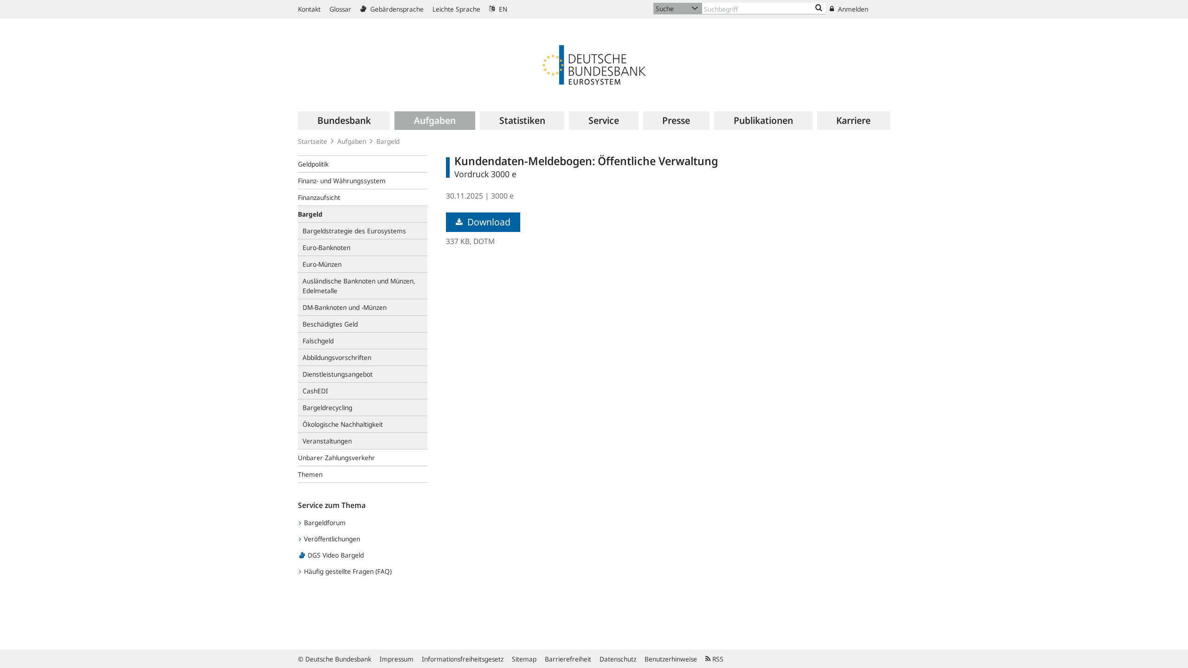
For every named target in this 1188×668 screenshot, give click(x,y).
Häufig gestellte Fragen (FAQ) (347, 571)
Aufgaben (351, 141)
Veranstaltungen (327, 441)
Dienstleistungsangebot (338, 374)
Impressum (396, 659)
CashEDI (315, 390)
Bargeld (388, 141)
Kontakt (309, 9)
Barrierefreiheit (568, 659)
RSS (716, 659)
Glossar (340, 9)
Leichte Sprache (456, 9)
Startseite (312, 141)
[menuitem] (344, 120)
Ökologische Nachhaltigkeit (343, 424)
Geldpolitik (313, 164)
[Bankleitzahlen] (818, 8)
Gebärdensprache (396, 9)
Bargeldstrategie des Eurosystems (354, 230)
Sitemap (524, 659)
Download (487, 222)
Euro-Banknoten (326, 247)
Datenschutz (618, 659)
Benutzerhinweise (671, 659)
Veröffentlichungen (331, 538)
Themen (310, 474)
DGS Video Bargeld (335, 555)
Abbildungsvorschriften (337, 357)
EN (502, 9)
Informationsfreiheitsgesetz (463, 659)
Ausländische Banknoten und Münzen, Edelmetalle (359, 285)
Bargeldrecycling (327, 407)
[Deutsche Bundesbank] (594, 64)
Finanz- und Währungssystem (342, 180)
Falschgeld (318, 340)
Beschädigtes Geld (330, 324)
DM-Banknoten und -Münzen (345, 307)
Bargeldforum (324, 522)
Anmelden (852, 9)
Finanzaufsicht (319, 197)
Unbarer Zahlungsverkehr (336, 457)
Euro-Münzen (322, 264)
